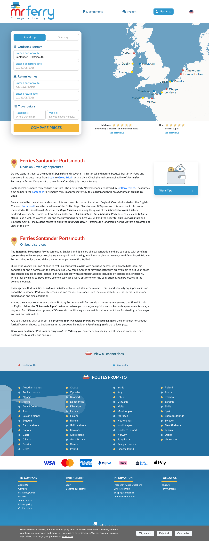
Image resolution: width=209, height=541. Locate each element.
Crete (26, 449)
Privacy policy (25, 504)
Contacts (22, 489)
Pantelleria (124, 439)
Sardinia (169, 401)
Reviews (22, 497)
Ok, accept (145, 533)
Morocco (123, 416)
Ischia (121, 387)
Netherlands (125, 420)
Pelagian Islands (127, 444)
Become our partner (76, 489)
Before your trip (122, 489)
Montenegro (125, 411)
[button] (193, 11)
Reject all (164, 533)
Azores (26, 411)
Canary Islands (31, 425)
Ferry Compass (168, 489)
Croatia (74, 387)
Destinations (94, 11)
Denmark (75, 397)
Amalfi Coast (30, 406)
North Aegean (125, 425)
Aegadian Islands (32, 387)
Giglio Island (77, 435)
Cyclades (75, 392)
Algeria (27, 401)
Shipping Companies (124, 493)
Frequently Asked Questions (128, 485)
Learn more (67, 536)
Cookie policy (25, 508)
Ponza (168, 392)
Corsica (27, 444)
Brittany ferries (126, 188)
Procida (169, 397)
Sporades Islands (174, 416)
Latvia (121, 397)
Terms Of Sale (25, 500)
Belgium (27, 420)
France (74, 420)
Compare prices (46, 128)
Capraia (27, 430)
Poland (169, 387)
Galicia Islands (78, 425)
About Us (23, 485)
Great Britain (65, 177)
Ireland (74, 449)
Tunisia (169, 430)
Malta (121, 406)
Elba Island (76, 406)
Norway (122, 435)
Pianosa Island (126, 449)
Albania (27, 397)
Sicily (168, 406)
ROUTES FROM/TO (109, 377)
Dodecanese (77, 401)
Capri (26, 435)
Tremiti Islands (173, 425)
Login (68, 485)
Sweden (169, 420)
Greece (74, 444)
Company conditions (124, 497)
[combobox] (46, 57)
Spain (51, 177)
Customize (183, 533)
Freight (131, 11)
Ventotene (171, 439)
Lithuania (123, 401)
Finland (74, 416)
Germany (75, 430)
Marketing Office (26, 493)
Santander (38, 192)
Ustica (168, 435)
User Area (165, 11)
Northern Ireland (127, 430)
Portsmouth (28, 206)
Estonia (74, 411)
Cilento (27, 439)
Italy (120, 392)
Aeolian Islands (31, 392)
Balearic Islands (31, 416)
